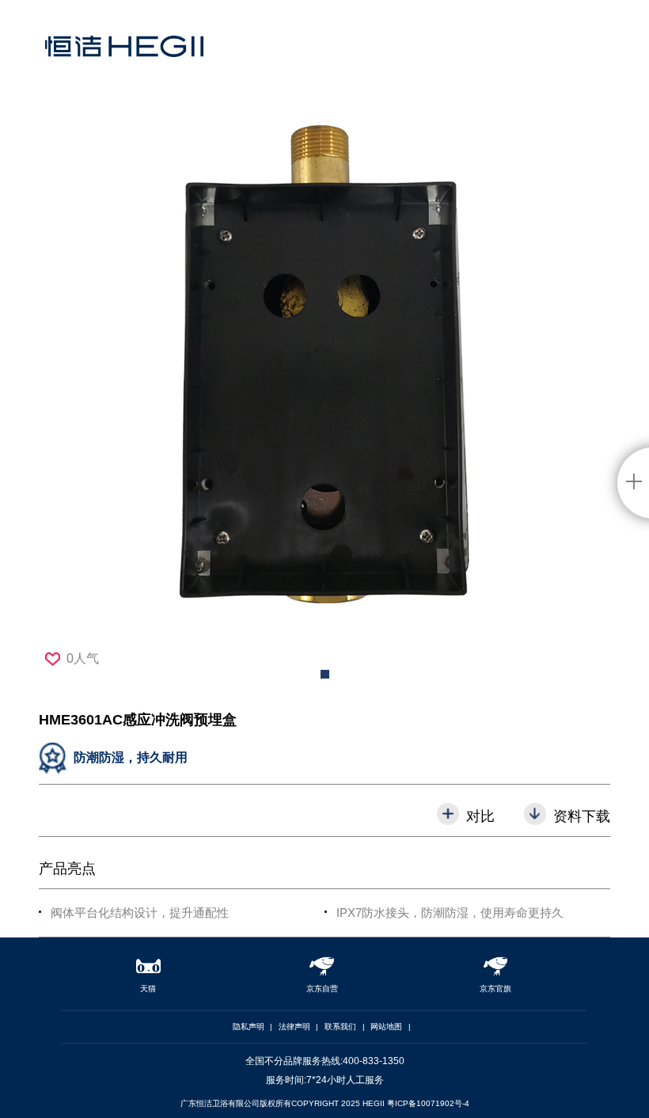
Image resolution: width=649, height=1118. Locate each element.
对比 (480, 816)
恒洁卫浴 (124, 59)
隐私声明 (248, 1026)
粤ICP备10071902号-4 (428, 1103)
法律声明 (294, 1026)
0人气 (82, 658)
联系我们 (340, 1026)
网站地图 (386, 1026)
